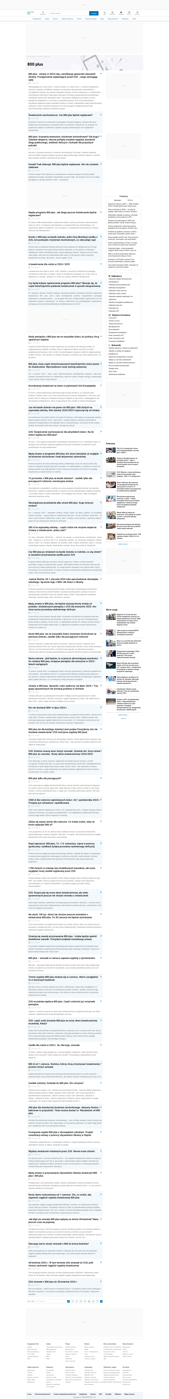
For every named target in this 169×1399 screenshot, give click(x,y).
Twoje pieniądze (91, 19)
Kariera (93, 1394)
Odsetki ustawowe (109, 1379)
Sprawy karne (69, 1349)
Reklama (118, 1394)
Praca (67, 1356)
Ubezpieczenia (50, 1351)
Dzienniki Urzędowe (71, 1375)
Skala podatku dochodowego (112, 1382)
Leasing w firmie (89, 1356)
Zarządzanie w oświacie (53, 1379)
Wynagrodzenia (114, 326)
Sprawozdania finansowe (111, 1356)
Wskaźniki (116, 345)
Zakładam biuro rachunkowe (112, 1347)
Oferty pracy (126, 1384)
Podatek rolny (113, 368)
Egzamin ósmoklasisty (53, 1384)
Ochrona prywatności (42, 1394)
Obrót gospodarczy (33, 1351)
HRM (47, 1358)
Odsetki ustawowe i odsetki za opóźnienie (123, 348)
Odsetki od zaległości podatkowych (121, 302)
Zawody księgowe (32, 1356)
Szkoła (48, 1372)
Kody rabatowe (127, 1375)
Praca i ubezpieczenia (91, 1351)
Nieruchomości (113, 19)
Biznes (55, 19)
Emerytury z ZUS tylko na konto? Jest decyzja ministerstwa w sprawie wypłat (121, 260)
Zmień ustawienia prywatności (65, 1394)
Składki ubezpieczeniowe (111, 1375)
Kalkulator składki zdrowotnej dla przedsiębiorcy (120, 280)
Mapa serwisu (129, 1394)
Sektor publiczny (67, 19)
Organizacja (31, 1370)
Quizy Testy (113, 371)
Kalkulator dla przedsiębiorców (119, 285)
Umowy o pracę (114, 321)
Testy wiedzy (50, 1386)
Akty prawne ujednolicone (73, 1379)
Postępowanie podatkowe (118, 332)
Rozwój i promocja (33, 1377)
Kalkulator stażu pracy (91, 1379)
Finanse (125, 1351)
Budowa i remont (128, 1354)
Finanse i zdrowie (89, 1358)
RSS (100, 1394)
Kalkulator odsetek (90, 1377)
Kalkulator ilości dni (115, 305)
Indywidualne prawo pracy (54, 1347)
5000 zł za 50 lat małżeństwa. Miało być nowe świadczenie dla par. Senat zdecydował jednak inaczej (122, 255)
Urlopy (48, 1354)
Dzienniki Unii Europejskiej (73, 1377)
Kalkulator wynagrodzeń (117, 288)
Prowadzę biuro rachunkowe (112, 1349)
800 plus (47, 56)
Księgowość (37, 19)
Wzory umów (127, 1377)
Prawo (79, 19)
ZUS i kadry (31, 1354)
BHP (47, 1356)
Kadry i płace (31, 1379)
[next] (101, 1301)
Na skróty (126, 1367)
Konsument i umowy (71, 1351)
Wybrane (130, 200)
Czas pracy (112, 318)
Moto (102, 19)
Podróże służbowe (109, 1377)
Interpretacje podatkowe (117, 374)
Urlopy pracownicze (115, 324)
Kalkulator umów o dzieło (117, 293)
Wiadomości (126, 1347)
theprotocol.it (127, 1382)
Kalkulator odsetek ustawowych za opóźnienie (121, 298)
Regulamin (83, 1394)
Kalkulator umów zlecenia (118, 290)
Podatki (29, 1347)
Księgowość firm (33, 1344)
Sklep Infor (68, 1358)
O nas (29, 1394)
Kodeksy (68, 1382)
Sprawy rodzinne (70, 1347)
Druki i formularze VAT (116, 338)
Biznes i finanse (89, 1347)
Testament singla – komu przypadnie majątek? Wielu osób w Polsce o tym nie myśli (122, 249)
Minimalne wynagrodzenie (112, 1372)
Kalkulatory (116, 276)
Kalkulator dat (113, 308)
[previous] (68, 1301)
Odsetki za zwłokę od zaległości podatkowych (120, 352)
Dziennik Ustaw (70, 1370)
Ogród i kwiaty (127, 1356)
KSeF (134, 19)
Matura (48, 1382)
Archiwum (126, 1372)
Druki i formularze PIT (116, 335)
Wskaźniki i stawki (110, 1367)
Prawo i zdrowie (70, 1361)
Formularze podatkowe (117, 341)
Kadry (47, 19)
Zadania (29, 1375)
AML (105, 1358)
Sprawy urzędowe (70, 1354)
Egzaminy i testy (51, 1377)
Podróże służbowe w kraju (112, 1370)
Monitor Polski (69, 1372)
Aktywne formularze (121, 315)
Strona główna (31, 56)
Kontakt (108, 1394)
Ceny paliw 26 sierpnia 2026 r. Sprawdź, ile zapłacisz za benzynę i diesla (123, 266)
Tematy (40, 56)
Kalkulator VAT (114, 311)
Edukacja (125, 19)
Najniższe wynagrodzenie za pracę (121, 357)
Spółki (86, 1349)
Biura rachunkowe (110, 1344)
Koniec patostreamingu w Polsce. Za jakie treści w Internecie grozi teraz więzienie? (122, 244)
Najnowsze (117, 200)
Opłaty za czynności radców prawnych (122, 362)
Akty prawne (69, 1367)
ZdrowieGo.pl (127, 1370)
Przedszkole (50, 1370)
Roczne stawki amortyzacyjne (119, 365)
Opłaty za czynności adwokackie (120, 360)
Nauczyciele (50, 1375)
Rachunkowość (114, 329)
